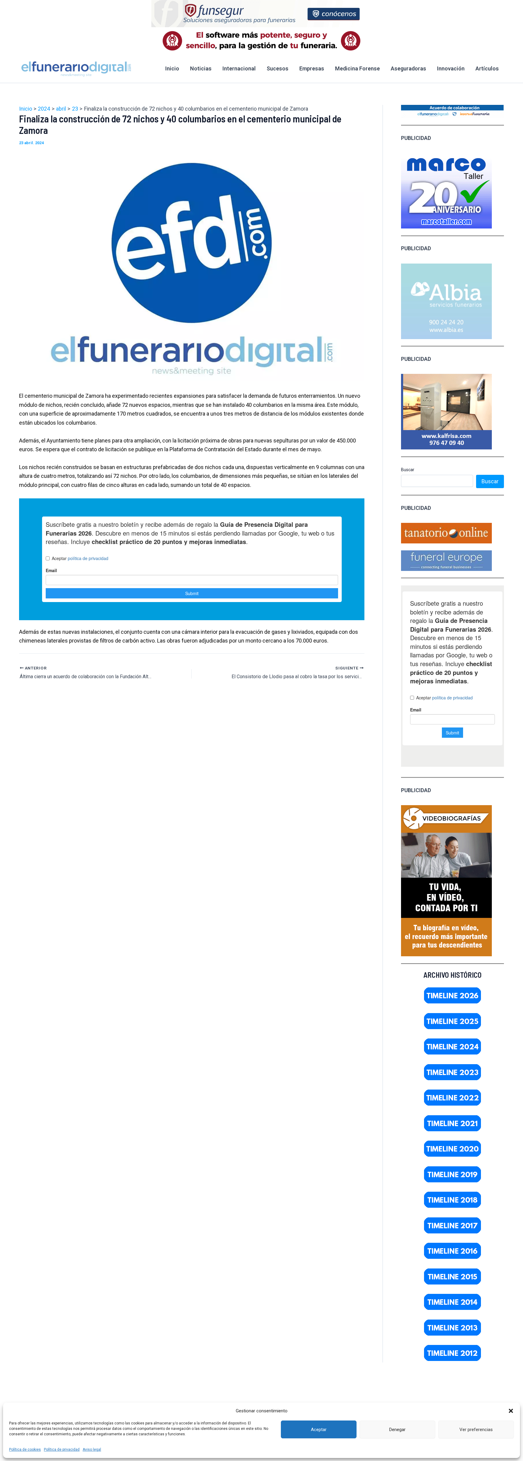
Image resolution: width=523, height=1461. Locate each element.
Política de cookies (25, 1449)
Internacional (239, 68)
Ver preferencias (476, 1429)
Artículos (487, 68)
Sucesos (277, 68)
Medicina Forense (357, 68)
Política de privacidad (62, 1449)
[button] (511, 1411)
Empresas (311, 68)
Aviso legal (92, 1449)
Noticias (201, 68)
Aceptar (319, 1429)
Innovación (451, 68)
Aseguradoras (408, 68)
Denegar (397, 1429)
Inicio (172, 68)
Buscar (407, 469)
